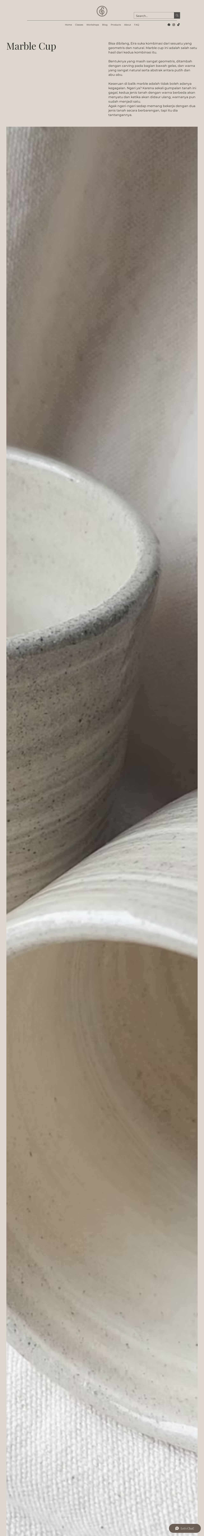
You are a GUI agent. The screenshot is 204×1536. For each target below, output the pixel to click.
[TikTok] (178, 24)
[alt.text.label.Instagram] (173, 24)
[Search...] (177, 15)
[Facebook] (169, 24)
